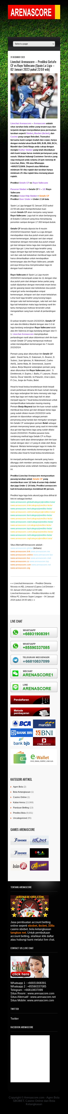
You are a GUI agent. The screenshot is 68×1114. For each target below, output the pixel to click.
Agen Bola (18, 787)
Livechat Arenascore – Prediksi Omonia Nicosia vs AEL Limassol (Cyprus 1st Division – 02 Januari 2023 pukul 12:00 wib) (32, 586)
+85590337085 (36, 986)
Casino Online (20, 797)
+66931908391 (36, 982)
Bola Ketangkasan (22, 792)
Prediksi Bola (19, 813)
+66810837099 (33, 989)
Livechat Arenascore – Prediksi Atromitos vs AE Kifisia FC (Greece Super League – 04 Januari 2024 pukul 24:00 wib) (32, 596)
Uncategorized (20, 818)
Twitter (14, 1018)
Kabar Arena (19, 802)
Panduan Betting (21, 807)
